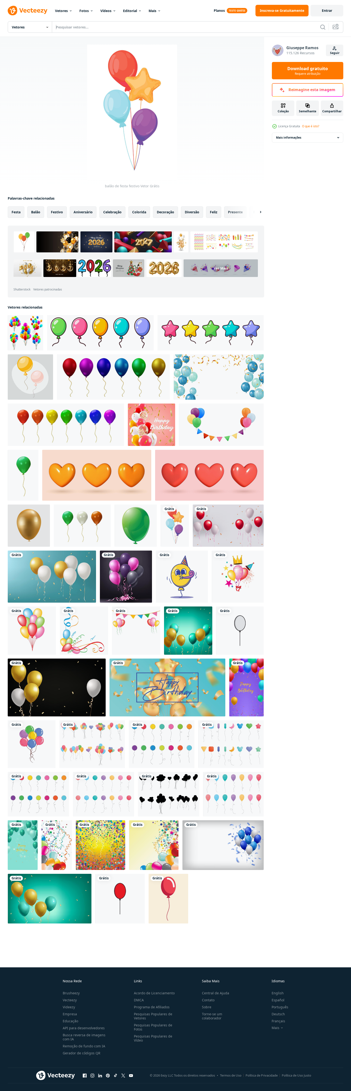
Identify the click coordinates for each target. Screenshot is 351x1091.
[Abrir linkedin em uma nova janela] (100, 1075)
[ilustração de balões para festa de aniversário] (238, 577)
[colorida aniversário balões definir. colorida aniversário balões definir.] (30, 377)
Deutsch (278, 1014)
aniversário (83, 212)
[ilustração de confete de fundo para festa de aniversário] (100, 845)
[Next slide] (256, 212)
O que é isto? (310, 126)
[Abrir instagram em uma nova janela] (92, 1075)
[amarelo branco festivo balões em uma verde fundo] (52, 577)
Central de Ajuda (215, 993)
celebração (112, 212)
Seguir (334, 53)
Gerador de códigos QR (81, 1053)
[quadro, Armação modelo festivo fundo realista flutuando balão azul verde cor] (219, 377)
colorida (139, 212)
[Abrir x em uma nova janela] (123, 1075)
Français (278, 1021)
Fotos (84, 10)
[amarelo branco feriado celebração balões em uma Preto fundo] (57, 687)
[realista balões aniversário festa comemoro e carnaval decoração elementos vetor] (113, 377)
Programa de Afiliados (152, 1007)
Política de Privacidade (262, 1075)
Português (280, 1007)
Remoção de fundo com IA (84, 1046)
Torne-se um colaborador (212, 1016)
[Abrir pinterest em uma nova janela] (108, 1075)
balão (35, 212)
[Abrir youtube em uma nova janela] (131, 1075)
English (278, 993)
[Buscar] (323, 27)
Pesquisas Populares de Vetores (153, 1016)
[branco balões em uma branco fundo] (240, 630)
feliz (213, 212)
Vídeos (105, 10)
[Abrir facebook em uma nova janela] (85, 1075)
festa (16, 212)
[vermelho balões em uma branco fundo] (120, 898)
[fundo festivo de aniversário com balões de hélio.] (167, 687)
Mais (152, 10)
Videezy (69, 1007)
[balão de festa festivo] (175, 526)
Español (278, 1000)
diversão (192, 212)
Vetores (61, 10)
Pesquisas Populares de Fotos (153, 1027)
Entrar (327, 10)
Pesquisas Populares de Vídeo (153, 1038)
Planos (219, 10)
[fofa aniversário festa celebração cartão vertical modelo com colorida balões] (246, 687)
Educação (70, 1021)
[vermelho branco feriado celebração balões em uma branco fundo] (228, 526)
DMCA (139, 1000)
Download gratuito (307, 71)
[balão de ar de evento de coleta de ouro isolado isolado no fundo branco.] (29, 526)
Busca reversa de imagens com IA (84, 1037)
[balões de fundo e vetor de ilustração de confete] (56, 845)
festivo (57, 212)
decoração (165, 212)
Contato (208, 1000)
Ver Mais (221, 268)
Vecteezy (70, 1000)
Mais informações (288, 137)
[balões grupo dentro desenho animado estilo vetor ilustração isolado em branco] (92, 744)
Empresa (70, 1014)
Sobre (206, 1007)
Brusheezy (71, 993)
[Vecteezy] (27, 10)
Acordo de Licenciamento (154, 993)
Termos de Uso (230, 1075)
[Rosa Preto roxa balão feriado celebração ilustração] (126, 577)
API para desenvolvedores (84, 1028)
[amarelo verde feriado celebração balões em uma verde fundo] (188, 630)
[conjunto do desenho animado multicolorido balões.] (100, 332)
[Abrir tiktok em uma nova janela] (115, 1075)
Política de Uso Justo (296, 1075)
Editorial (130, 10)
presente (235, 212)
